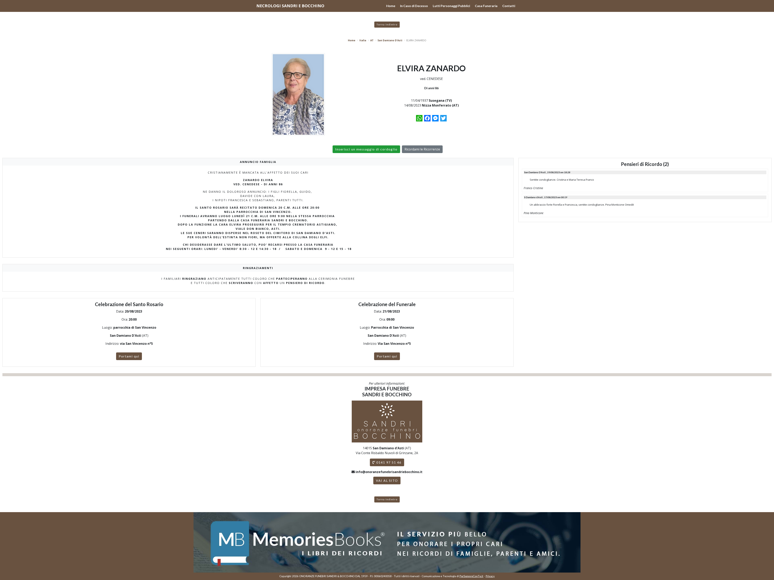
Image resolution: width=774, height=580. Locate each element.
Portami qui (129, 356)
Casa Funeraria (486, 6)
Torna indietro (387, 24)
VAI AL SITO (387, 480)
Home (390, 6)
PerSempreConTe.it (471, 576)
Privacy (490, 576)
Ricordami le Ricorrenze (422, 149)
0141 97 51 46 (388, 462)
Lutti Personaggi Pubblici (451, 6)
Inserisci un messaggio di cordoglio (366, 149)
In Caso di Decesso (414, 6)
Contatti (508, 6)
